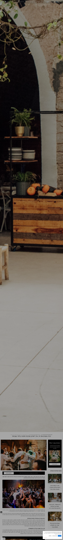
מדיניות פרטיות (45, 537)
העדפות (50, 535)
